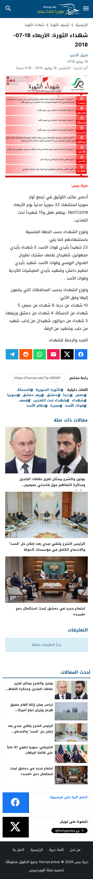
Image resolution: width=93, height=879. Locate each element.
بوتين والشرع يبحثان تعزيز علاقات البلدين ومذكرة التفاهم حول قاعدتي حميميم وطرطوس (52, 485)
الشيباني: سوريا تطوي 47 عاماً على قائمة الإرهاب (30, 750)
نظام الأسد (35, 405)
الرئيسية (36, 850)
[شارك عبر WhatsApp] (40, 354)
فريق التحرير (79, 55)
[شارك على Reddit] (26, 354)
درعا (66, 395)
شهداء (78, 400)
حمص (79, 395)
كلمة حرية (56, 850)
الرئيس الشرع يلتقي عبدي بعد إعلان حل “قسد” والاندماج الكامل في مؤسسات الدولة (47, 546)
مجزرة (54, 405)
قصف (23, 400)
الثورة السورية (48, 390)
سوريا (12, 395)
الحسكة (23, 390)
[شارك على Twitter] (67, 354)
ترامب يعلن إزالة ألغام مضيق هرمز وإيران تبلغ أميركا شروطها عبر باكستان (31, 710)
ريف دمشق (31, 395)
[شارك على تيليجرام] (12, 354)
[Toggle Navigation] (86, 9)
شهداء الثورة (34, 25)
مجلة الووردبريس (41, 870)
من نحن (75, 850)
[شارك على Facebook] (81, 354)
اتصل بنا (18, 850)
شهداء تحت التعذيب (49, 400)
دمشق (52, 395)
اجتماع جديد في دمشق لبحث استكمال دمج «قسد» (50, 611)
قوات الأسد (74, 405)
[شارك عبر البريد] (53, 354)
